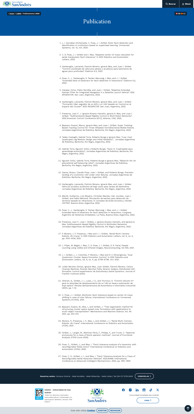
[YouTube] (144, 390)
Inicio (12, 13)
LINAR (18, 13)
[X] (157, 390)
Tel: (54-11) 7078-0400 (123, 376)
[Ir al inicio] (17, 4)
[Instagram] (130, 390)
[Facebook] (123, 390)
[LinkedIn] (137, 390)
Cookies (91, 410)
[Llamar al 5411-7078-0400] (39, 394)
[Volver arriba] (188, 408)
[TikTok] (150, 390)
